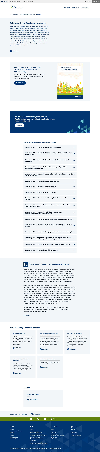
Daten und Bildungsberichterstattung (38, 443)
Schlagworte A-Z (54, 438)
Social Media (53, 432)
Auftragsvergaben (14, 437)
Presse (52, 429)
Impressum (73, 430)
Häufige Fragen (54, 437)
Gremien (12, 432)
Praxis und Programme (35, 431)
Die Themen (75, 8)
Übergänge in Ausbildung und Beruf (38, 435)
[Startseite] (18, 7)
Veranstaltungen (54, 434)
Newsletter (53, 431)
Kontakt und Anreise (14, 438)
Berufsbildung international (36, 434)
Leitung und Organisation (16, 431)
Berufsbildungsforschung (36, 432)
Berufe (31, 429)
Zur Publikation (20, 82)
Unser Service (85, 8)
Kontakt (73, 429)
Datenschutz (74, 432)
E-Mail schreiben (34, 399)
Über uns (12, 429)
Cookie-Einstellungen (76, 435)
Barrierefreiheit (74, 434)
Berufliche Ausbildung (35, 437)
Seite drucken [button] (36, 414)
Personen (12, 434)
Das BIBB (67, 8)
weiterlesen (19, 125)
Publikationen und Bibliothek (57, 435)
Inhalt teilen (15, 51)
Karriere (12, 435)
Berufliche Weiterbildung (36, 442)
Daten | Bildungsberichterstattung (27, 14)
